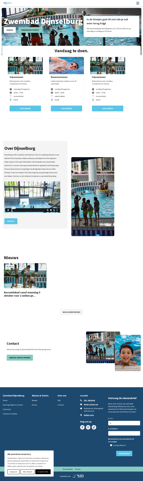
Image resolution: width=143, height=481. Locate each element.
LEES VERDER (25, 108)
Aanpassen (13, 472)
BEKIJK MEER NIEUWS (71, 312)
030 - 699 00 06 (89, 400)
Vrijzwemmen (16, 77)
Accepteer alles (43, 472)
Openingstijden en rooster (13, 405)
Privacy (77, 469)
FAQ (59, 400)
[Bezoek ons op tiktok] (94, 427)
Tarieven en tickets (30, 30)
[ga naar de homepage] (7, 3)
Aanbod (9, 30)
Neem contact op (91, 404)
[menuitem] (17, 400)
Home (5, 400)
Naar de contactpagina (19, 357)
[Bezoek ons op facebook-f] (82, 427)
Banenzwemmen (59, 77)
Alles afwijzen (27, 472)
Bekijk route (89, 415)
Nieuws (34, 400)
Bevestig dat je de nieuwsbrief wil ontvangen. (121, 440)
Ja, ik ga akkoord (119, 445)
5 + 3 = (110, 418)
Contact (11, 221)
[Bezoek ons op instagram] (88, 427)
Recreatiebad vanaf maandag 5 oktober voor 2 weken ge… (22, 294)
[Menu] (137, 3)
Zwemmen (7, 409)
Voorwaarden (68, 469)
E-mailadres (113, 429)
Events (34, 405)
